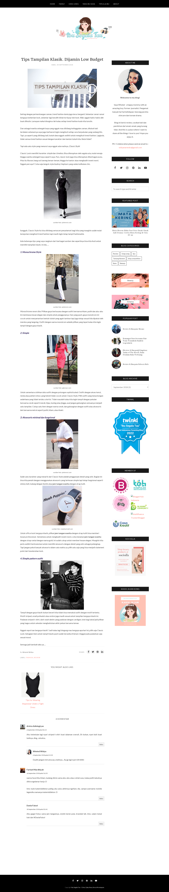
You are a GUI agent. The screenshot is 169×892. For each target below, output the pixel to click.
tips (134, 254)
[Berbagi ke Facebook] (88, 652)
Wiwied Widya (39, 751)
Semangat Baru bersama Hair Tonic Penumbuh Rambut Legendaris (135, 340)
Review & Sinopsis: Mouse (133, 329)
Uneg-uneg (125, 254)
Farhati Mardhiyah (35, 769)
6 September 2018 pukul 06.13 (37, 730)
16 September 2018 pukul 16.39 (37, 773)
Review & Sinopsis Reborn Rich (135, 364)
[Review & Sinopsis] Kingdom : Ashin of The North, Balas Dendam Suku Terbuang (135, 352)
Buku (115, 263)
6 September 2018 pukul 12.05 (43, 755)
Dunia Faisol (32, 805)
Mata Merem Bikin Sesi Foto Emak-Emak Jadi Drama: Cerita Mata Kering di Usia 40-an (130, 232)
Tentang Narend (119, 259)
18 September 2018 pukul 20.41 (37, 809)
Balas (101, 744)
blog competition (134, 259)
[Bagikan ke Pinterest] (98, 652)
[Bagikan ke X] (93, 652)
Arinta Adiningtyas (35, 726)
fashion (29, 657)
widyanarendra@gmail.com (130, 147)
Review (37, 657)
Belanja (122, 263)
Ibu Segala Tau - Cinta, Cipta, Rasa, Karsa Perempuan (87, 887)
